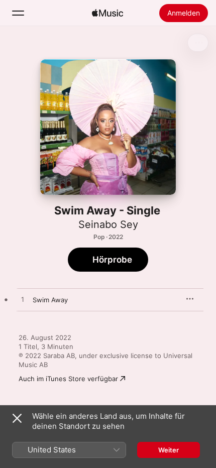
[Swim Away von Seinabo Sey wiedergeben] (23, 299)
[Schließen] (17, 418)
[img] (107, 13)
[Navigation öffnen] (18, 13)
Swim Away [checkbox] (50, 300)
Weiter (168, 450)
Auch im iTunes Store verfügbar (68, 379)
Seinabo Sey (108, 224)
